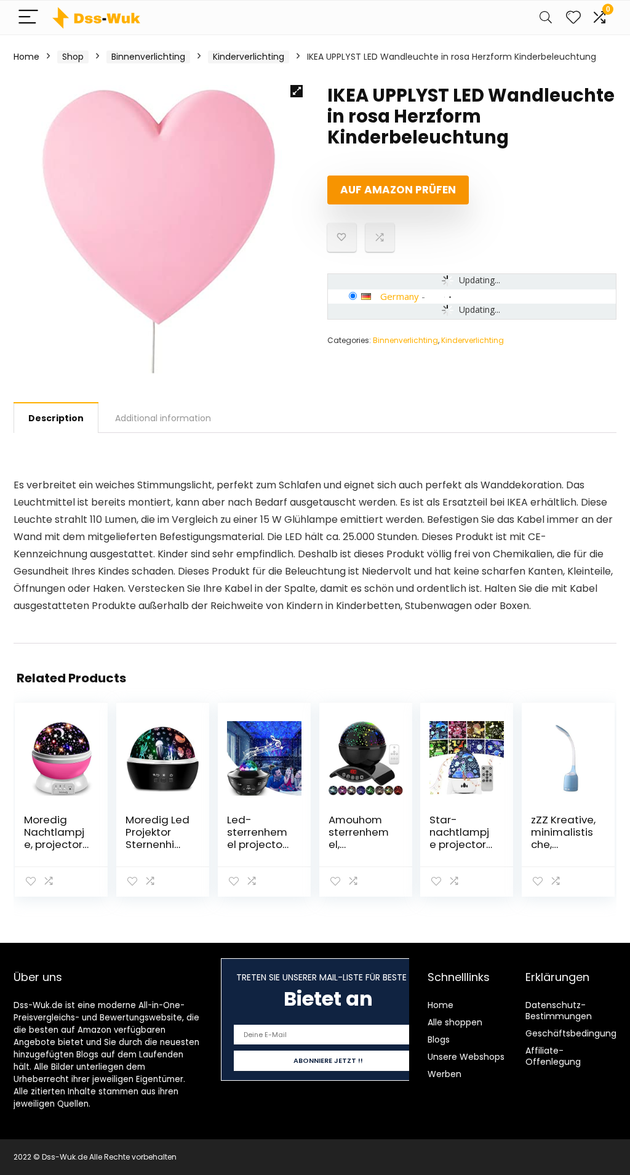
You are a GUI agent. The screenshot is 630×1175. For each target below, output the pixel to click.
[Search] (545, 17)
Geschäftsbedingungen (576, 1033)
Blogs (439, 1039)
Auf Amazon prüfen (398, 189)
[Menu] (28, 17)
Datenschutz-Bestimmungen (558, 1010)
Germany (399, 296)
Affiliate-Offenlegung (553, 1056)
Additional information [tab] (163, 418)
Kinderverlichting (248, 56)
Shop (73, 56)
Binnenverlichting (148, 56)
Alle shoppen (455, 1022)
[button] (296, 91)
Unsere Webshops (466, 1057)
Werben (444, 1074)
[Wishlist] (573, 17)
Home (26, 56)
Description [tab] (56, 418)
